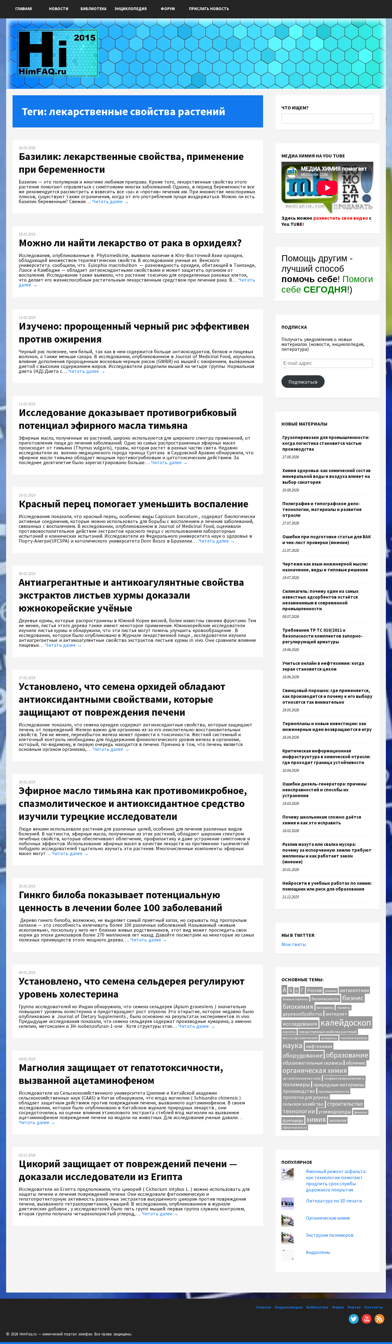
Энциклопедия (131, 8)
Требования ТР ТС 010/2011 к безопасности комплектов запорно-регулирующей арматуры (322, 636)
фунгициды (293, 1120)
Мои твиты (293, 944)
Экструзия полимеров (329, 1235)
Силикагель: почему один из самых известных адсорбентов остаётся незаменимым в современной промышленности (320, 599)
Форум (168, 8)
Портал (354, 1307)
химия (316, 1119)
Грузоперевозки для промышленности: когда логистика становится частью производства (325, 443)
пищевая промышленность (344, 1078)
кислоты (289, 1032)
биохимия (298, 1006)
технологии (299, 1111)
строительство (345, 1103)
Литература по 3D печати (334, 1201)
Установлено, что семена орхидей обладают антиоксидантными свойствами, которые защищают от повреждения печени (122, 699)
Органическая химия (328, 1218)
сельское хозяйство (303, 1104)
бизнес (353, 998)
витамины (325, 1007)
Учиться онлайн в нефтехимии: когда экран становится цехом (323, 666)
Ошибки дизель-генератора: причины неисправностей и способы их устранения (324, 789)
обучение (355, 1063)
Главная (23, 8)
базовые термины (295, 999)
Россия (314, 990)
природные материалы (338, 1084)
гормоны (343, 1007)
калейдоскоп (346, 1022)
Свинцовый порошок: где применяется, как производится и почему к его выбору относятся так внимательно (327, 696)
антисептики (354, 990)
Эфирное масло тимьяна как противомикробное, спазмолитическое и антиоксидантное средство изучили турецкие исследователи (133, 803)
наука (293, 1045)
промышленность (333, 1091)
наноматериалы (354, 1037)
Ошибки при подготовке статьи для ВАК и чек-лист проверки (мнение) (326, 539)
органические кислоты (302, 1078)
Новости (58, 8)
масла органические (300, 1037)
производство (299, 1091)
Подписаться (302, 382)
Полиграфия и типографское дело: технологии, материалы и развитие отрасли (322, 509)
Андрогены (318, 1252)
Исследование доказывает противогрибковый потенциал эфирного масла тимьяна (128, 419)
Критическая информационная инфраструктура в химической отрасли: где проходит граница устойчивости (326, 756)
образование (347, 1055)
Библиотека (93, 8)
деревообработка (302, 1014)
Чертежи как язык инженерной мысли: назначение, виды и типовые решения (325, 567)
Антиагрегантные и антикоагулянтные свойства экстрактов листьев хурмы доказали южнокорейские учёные (131, 595)
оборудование (302, 1055)
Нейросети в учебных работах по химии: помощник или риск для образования (327, 886)
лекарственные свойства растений (328, 1031)
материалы (329, 1038)
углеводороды (334, 1111)
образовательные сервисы (312, 1063)
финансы (360, 1112)
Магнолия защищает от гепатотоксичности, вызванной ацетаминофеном (121, 1074)
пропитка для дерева (306, 1097)
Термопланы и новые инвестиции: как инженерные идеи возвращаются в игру (327, 726)
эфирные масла (295, 1127)
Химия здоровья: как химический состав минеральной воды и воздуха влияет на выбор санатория (326, 476)
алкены (331, 991)
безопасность (325, 998)
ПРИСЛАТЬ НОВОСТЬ (209, 8)
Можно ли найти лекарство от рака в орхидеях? (130, 242)
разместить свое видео (340, 218)
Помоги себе (327, 284)
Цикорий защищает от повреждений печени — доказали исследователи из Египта (128, 1170)
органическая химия (315, 1070)
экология (337, 1120)
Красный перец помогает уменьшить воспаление (133, 503)
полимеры (296, 1084)
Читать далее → (110, 201)
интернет (336, 1014)
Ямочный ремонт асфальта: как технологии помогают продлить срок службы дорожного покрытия (336, 1180)
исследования (300, 1023)
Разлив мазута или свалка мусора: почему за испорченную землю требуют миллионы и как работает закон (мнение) (326, 853)
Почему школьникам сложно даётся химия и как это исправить (321, 820)
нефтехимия (319, 1046)
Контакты (373, 1307)
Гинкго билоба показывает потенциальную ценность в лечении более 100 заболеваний (120, 901)
